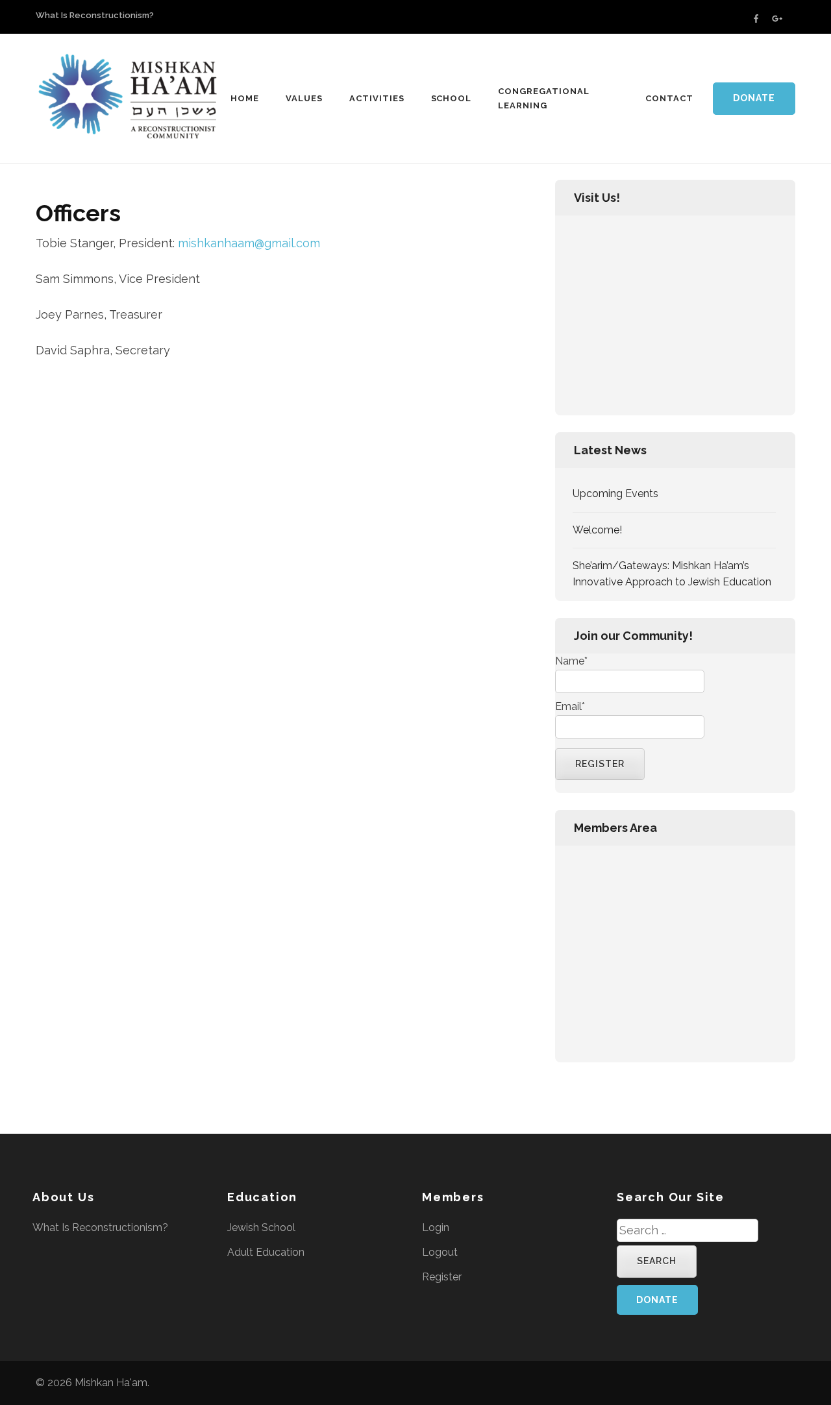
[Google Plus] (777, 18)
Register (737, 1016)
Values (304, 98)
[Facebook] (756, 18)
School (451, 98)
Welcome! (597, 530)
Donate (754, 98)
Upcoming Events (615, 493)
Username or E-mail (603, 864)
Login (435, 1227)
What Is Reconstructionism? (95, 15)
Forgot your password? (674, 1055)
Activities (376, 98)
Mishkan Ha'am (111, 1382)
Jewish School (261, 1227)
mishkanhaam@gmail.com (249, 243)
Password (578, 921)
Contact (669, 98)
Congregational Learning (543, 98)
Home (244, 98)
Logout (440, 1252)
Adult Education (265, 1252)
